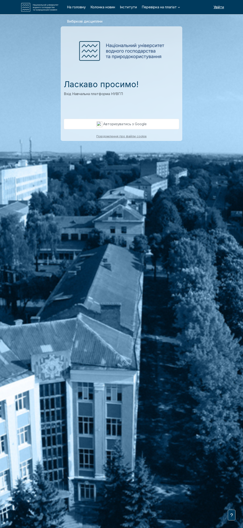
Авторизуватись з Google (124, 124)
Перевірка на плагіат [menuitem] (159, 7)
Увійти (219, 7)
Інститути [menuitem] (128, 7)
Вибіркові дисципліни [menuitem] (85, 21)
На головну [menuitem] (76, 7)
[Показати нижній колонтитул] (231, 515)
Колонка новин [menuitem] (102, 7)
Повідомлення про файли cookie (121, 136)
